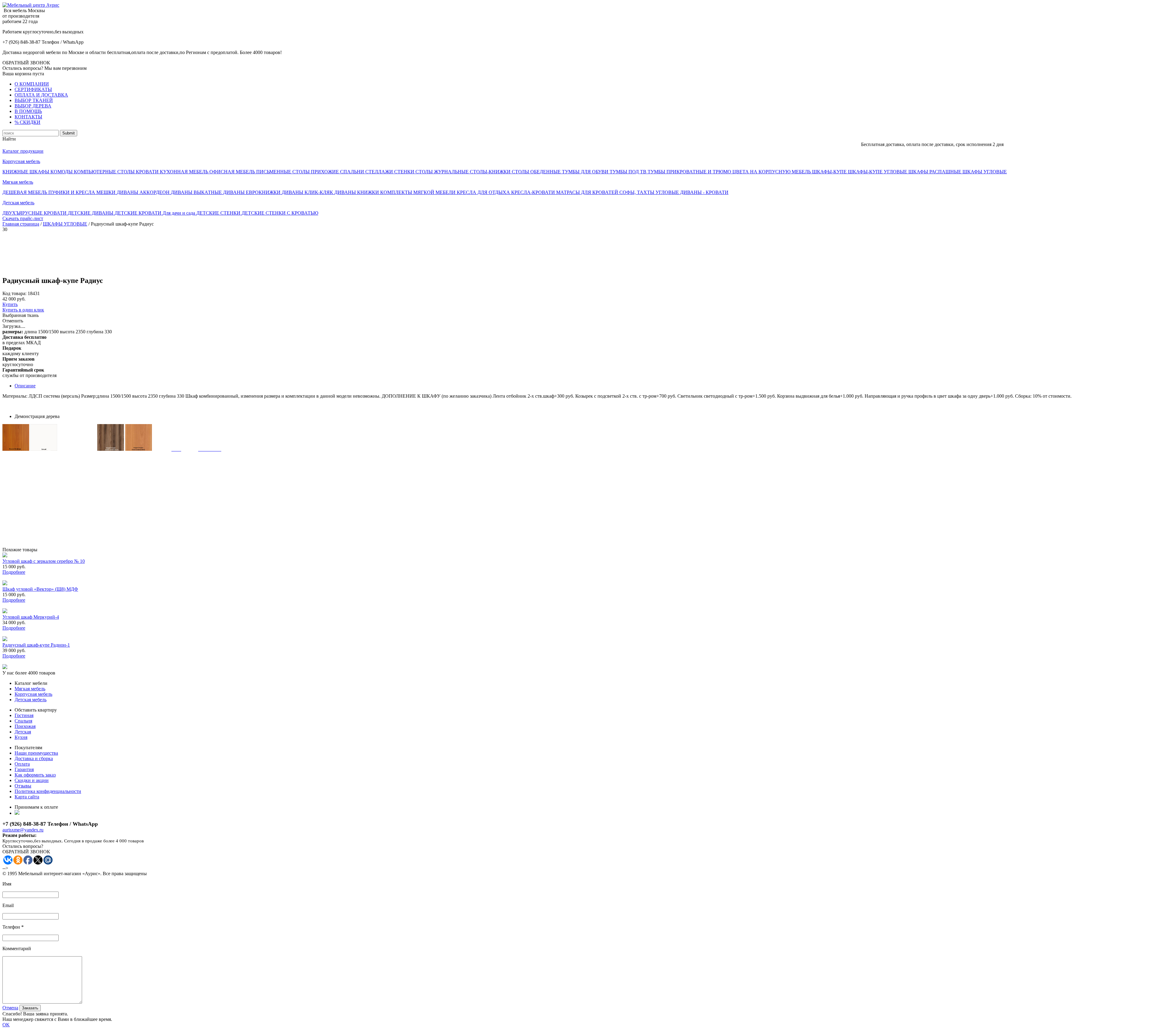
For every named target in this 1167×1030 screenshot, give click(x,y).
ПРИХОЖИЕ (325, 171)
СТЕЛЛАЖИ (379, 171)
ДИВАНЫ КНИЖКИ (357, 192)
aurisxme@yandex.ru (22, 829)
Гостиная (24, 715)
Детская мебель (18, 202)
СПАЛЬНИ (352, 171)
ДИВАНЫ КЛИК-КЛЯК (308, 192)
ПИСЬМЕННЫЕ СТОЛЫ (283, 171)
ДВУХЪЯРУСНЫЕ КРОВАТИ (35, 213)
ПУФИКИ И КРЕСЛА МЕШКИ (82, 192)
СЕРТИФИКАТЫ (33, 89)
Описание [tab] (25, 385)
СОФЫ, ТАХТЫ (637, 192)
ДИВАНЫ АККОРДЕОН (144, 192)
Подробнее (13, 572)
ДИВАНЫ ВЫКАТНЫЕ (197, 192)
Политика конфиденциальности (48, 791)
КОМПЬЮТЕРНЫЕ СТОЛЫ (105, 171)
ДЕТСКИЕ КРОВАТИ (139, 213)
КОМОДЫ (62, 171)
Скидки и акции (32, 780)
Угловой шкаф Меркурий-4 (30, 617)
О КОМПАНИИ (32, 84)
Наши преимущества (36, 753)
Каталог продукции (22, 151)
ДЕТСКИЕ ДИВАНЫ (91, 213)
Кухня (21, 737)
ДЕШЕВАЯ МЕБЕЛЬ (25, 192)
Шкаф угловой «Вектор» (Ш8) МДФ (40, 589)
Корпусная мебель (21, 161)
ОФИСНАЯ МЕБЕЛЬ (232, 171)
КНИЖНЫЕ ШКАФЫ (26, 171)
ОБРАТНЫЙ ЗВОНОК (26, 62)
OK (6, 1024)
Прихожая (25, 726)
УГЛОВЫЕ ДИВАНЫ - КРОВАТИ (692, 192)
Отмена (10, 1007)
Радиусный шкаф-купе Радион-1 (36, 645)
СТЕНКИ (404, 171)
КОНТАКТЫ (28, 116)
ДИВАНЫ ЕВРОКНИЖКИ (252, 192)
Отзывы (23, 785)
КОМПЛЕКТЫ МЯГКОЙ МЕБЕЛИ (418, 192)
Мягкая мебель (17, 182)
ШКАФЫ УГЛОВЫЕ (984, 171)
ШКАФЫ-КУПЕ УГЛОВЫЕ (878, 171)
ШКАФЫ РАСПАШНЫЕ (935, 171)
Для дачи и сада (179, 213)
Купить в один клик (23, 309)
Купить (10, 304)
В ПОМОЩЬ (28, 111)
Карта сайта (27, 796)
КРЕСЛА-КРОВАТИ (533, 192)
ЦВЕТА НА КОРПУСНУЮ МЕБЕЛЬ (772, 171)
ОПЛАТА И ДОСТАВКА (41, 94)
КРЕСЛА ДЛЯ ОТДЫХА (484, 192)
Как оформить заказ (35, 774)
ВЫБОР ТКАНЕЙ (34, 100)
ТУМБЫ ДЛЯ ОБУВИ (586, 171)
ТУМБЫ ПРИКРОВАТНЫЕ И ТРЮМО (690, 171)
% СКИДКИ (27, 122)
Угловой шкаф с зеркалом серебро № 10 (43, 561)
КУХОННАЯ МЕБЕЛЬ (184, 171)
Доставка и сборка (34, 758)
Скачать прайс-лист (22, 218)
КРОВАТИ (148, 171)
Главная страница (20, 223)
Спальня (23, 720)
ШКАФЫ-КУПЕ (830, 171)
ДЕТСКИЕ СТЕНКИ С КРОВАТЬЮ (280, 213)
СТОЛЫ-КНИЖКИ (491, 171)
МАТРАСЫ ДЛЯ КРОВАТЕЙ (587, 192)
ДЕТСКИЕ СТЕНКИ (219, 213)
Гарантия (24, 769)
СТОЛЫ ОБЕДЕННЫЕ (537, 171)
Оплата (22, 764)
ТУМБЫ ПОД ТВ (629, 171)
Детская (23, 731)
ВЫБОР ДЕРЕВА (33, 105)
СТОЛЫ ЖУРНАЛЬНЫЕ (442, 171)
